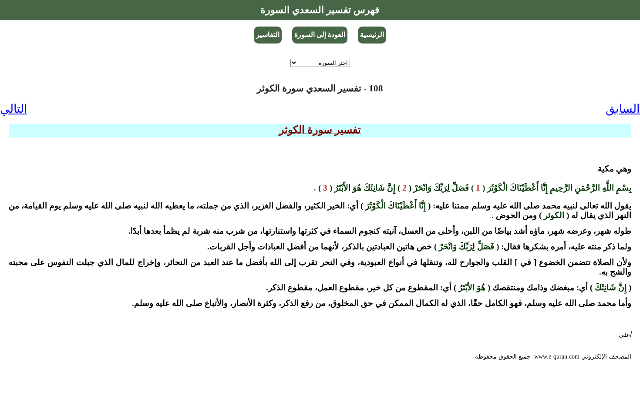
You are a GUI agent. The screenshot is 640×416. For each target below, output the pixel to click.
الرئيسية (372, 34)
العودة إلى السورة (319, 34)
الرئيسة (621, 342)
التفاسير (268, 34)
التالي (13, 108)
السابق (623, 108)
